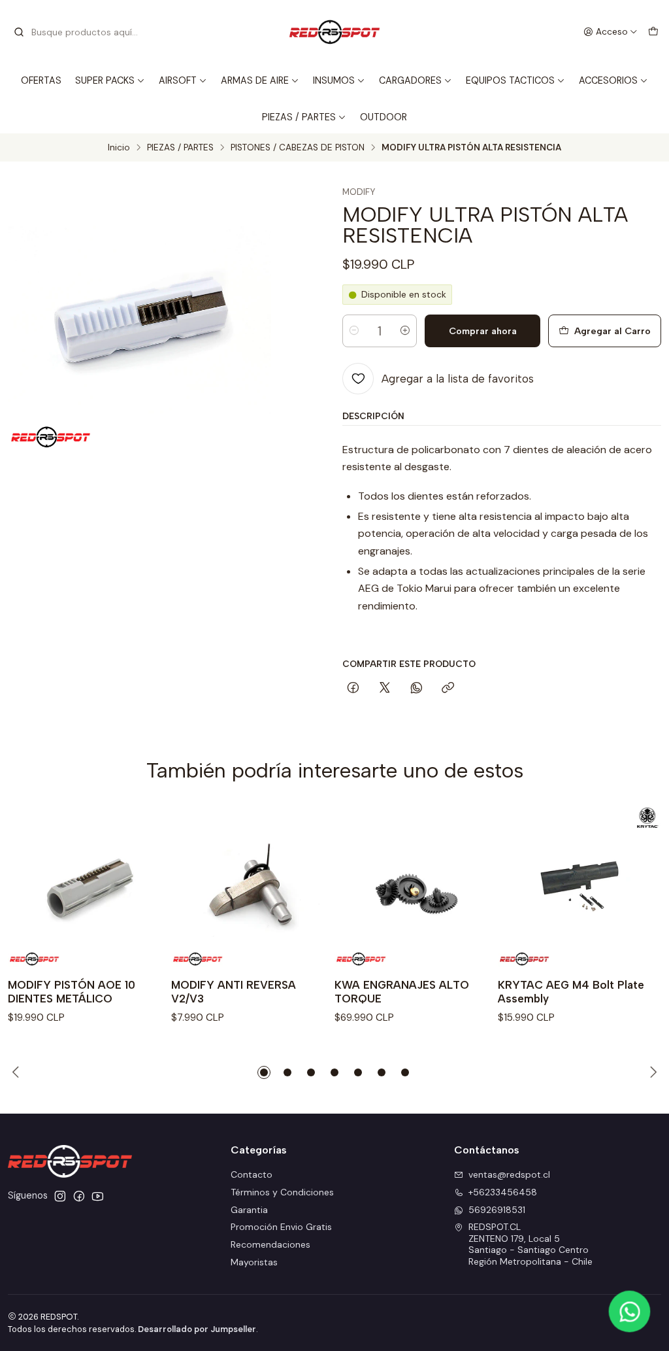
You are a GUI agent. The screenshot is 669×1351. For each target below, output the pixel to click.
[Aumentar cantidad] (405, 331)
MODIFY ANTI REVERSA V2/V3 (233, 991)
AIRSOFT (178, 80)
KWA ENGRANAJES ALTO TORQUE (401, 991)
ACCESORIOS (608, 80)
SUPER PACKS (105, 80)
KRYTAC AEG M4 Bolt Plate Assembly (571, 991)
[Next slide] (651, 1072)
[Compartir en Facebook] (353, 688)
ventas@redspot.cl (509, 1174)
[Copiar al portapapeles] (448, 688)
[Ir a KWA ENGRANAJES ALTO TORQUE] (416, 886)
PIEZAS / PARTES (299, 117)
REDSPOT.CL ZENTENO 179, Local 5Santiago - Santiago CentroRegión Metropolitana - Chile (530, 1244)
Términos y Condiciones (282, 1192)
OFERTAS (41, 80)
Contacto (251, 1174)
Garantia (249, 1210)
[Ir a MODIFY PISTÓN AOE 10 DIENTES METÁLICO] (89, 886)
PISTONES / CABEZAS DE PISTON (298, 147)
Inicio (119, 147)
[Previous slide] (17, 1072)
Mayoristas (254, 1262)
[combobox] (80, 32)
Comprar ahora (483, 331)
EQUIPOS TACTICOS (510, 80)
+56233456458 (502, 1192)
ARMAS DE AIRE (255, 80)
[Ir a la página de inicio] (334, 32)
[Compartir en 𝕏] (385, 688)
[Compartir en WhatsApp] (416, 688)
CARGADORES (410, 80)
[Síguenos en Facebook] (79, 1196)
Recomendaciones (270, 1244)
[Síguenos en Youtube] (97, 1196)
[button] (264, 1072)
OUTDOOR (383, 117)
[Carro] (653, 32)
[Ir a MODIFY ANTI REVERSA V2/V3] (252, 886)
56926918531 (496, 1210)
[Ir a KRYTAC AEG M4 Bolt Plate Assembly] (579, 886)
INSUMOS (334, 80)
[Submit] (19, 32)
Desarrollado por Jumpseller (197, 1329)
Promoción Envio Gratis (281, 1227)
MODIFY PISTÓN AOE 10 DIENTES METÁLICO (71, 991)
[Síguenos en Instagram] (60, 1196)
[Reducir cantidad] (354, 331)
